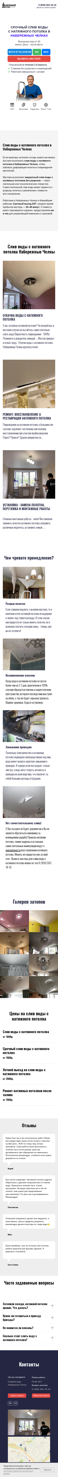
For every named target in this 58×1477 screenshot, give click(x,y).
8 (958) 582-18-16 (47, 5)
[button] (17, 1395)
